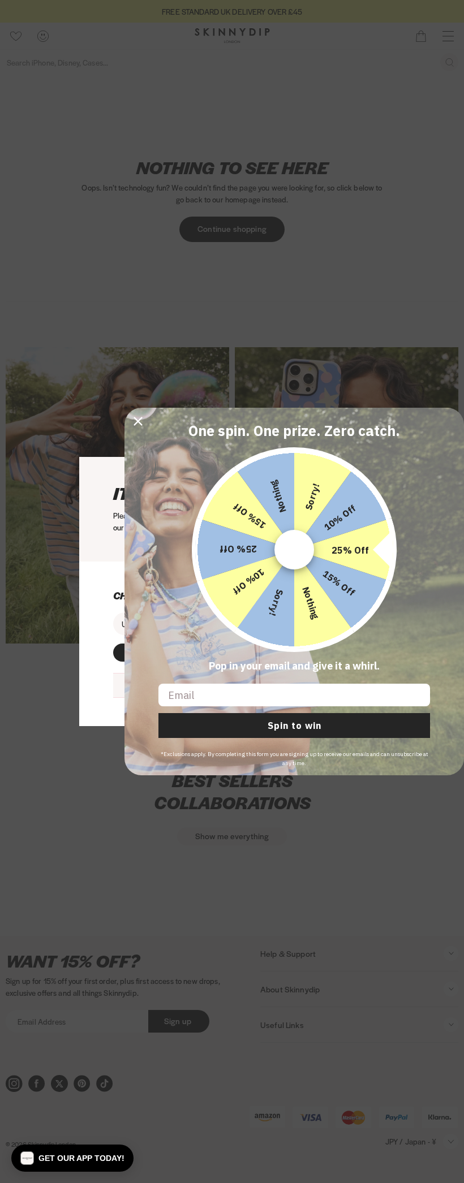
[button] (72, 1158)
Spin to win (294, 725)
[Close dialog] (138, 421)
